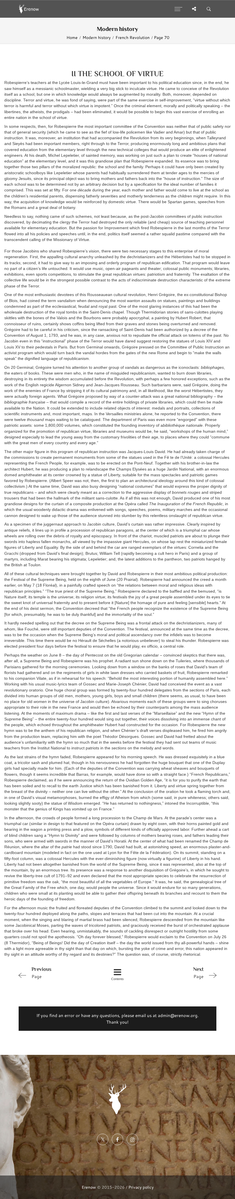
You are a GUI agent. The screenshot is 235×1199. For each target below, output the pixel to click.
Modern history (97, 37)
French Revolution (132, 37)
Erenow (89, 1187)
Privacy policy (141, 1187)
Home (72, 37)
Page (41, 972)
